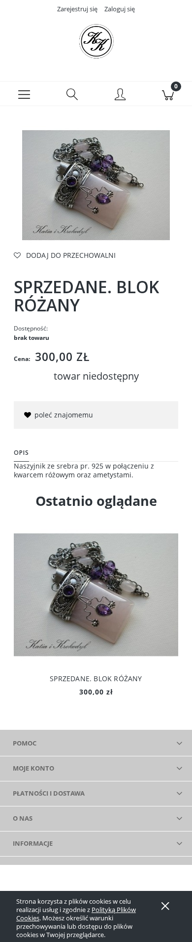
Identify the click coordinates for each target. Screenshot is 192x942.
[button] (24, 94)
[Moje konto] (120, 95)
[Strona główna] (96, 40)
